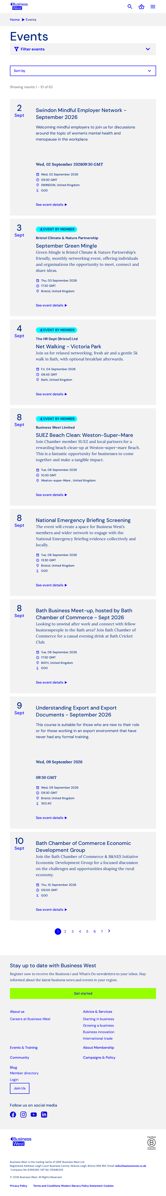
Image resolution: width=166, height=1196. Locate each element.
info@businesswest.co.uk (130, 1165)
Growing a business (98, 1025)
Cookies (108, 1186)
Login (14, 1079)
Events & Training (24, 1047)
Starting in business (98, 1019)
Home (15, 19)
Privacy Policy (18, 1186)
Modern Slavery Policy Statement (82, 1186)
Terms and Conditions (46, 1186)
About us (17, 1011)
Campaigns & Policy (99, 1057)
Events (31, 19)
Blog (13, 1067)
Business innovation (98, 1032)
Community (19, 1057)
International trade (98, 1038)
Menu (153, 6)
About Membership (98, 1047)
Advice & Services (97, 1011)
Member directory (24, 1073)
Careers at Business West (30, 1019)
